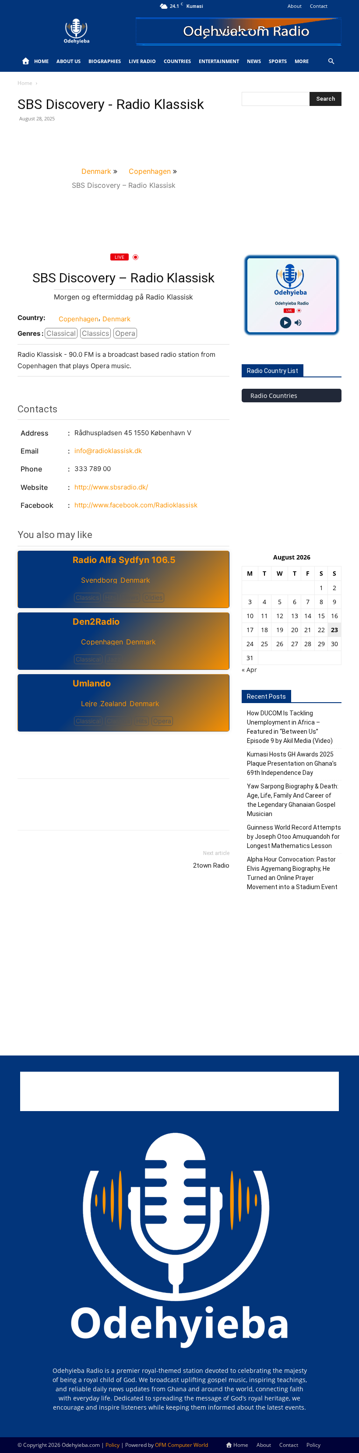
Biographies (104, 61)
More (302, 61)
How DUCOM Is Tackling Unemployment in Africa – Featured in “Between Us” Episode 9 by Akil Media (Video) (290, 727)
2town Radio (211, 865)
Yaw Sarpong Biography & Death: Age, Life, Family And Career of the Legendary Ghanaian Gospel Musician (292, 800)
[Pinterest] (66, 138)
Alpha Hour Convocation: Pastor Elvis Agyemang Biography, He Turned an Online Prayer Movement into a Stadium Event (292, 873)
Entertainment (219, 61)
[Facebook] (26, 138)
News (254, 61)
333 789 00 (92, 468)
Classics (95, 333)
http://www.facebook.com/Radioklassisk (135, 505)
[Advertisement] (123, 749)
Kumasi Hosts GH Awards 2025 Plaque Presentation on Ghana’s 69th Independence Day (292, 763)
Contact (318, 6)
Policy (313, 1445)
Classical (61, 333)
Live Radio (142, 61)
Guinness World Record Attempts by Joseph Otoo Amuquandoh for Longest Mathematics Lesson (294, 836)
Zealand (113, 703)
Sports (278, 61)
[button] (330, 61)
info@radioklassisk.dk (108, 451)
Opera (125, 333)
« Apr (249, 669)
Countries (177, 61)
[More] (107, 138)
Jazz (114, 659)
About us (68, 61)
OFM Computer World (181, 1445)
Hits (110, 597)
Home (41, 61)
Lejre (89, 703)
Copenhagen (150, 171)
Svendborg (99, 580)
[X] (46, 138)
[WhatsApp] (86, 138)
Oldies (153, 597)
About (295, 6)
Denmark (96, 171)
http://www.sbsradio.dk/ (111, 487)
